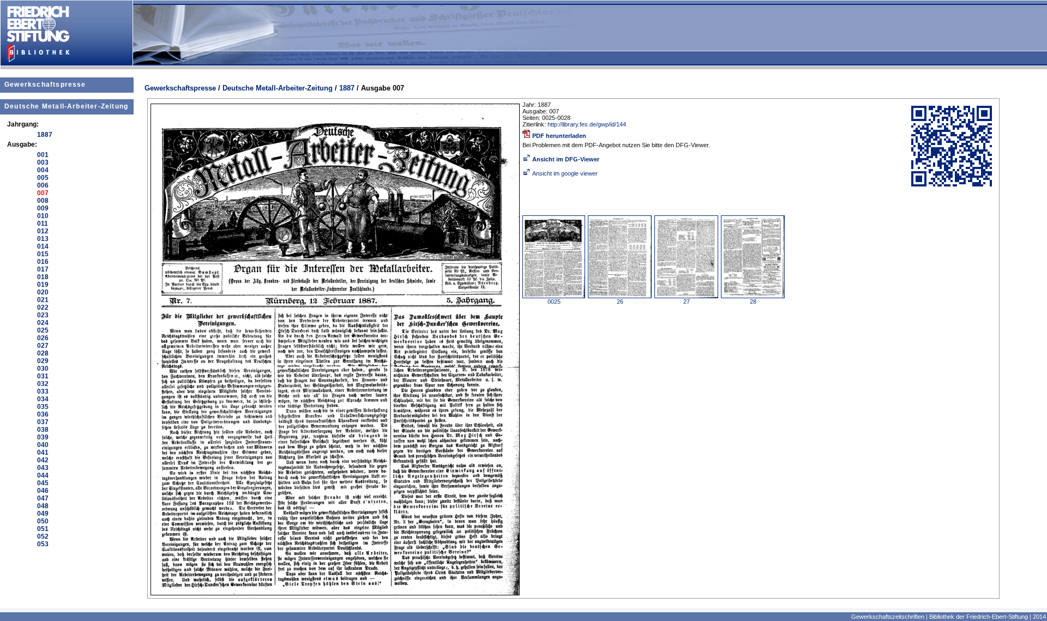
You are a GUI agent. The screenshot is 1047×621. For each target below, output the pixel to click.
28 (753, 301)
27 (686, 301)
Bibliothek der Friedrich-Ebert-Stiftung (978, 616)
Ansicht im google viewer (565, 173)
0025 (554, 301)
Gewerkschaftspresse (45, 84)
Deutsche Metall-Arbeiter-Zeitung (66, 106)
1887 (346, 88)
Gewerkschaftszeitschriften (887, 616)
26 (620, 301)
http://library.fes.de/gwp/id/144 (586, 124)
